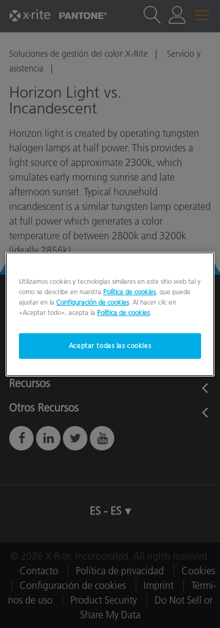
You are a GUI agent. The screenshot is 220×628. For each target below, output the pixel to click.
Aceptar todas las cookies (110, 345)
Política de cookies (129, 291)
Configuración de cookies (92, 302)
